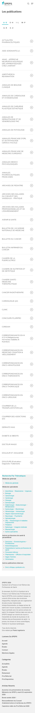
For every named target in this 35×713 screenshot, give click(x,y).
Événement (6, 673)
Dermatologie (10, 503)
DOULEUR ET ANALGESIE (12, 453)
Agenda (4, 644)
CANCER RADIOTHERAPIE (13, 292)
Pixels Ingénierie (19, 630)
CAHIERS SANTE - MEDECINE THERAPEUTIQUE (9, 282)
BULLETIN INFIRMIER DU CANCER (12, 248)
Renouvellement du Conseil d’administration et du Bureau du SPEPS (16, 702)
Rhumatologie (10, 529)
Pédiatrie (8, 525)
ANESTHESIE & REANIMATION (8, 75)
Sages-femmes (10, 557)
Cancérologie (9, 496)
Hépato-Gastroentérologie (14, 514)
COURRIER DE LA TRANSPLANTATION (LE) (12, 407)
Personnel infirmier (11, 552)
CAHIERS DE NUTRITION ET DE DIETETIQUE (13, 270)
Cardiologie (9, 498)
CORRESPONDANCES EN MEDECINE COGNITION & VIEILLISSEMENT (12, 352)
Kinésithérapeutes (11, 546)
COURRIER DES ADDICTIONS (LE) (14, 417)
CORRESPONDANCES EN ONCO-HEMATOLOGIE (12, 364)
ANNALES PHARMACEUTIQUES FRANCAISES (11, 175)
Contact (5, 650)
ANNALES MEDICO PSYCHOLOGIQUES (10, 163)
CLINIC (5, 309)
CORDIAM (6, 327)
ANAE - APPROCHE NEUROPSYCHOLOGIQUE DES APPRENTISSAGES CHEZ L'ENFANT (12, 62)
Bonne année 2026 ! (9, 698)
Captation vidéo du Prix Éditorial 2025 (15, 706)
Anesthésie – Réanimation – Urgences (18, 491)
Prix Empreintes (8, 679)
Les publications (11, 11)
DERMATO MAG (8, 427)
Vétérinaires (9, 559)
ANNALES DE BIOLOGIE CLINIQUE (11, 86)
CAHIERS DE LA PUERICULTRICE (8, 259)
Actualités (6, 664)
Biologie (8, 493)
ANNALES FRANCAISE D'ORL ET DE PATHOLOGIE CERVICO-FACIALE (14, 140)
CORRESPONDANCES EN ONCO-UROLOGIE (12, 396)
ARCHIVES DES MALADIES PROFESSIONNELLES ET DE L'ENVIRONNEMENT (13, 209)
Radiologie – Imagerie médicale (16, 527)
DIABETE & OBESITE (10, 436)
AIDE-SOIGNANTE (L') (11, 51)
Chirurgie (8, 500)
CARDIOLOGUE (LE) (10, 301)
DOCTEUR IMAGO (9, 444)
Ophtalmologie (10, 518)
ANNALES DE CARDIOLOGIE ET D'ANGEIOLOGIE (13, 97)
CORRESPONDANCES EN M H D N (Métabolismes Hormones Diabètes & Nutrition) (13, 338)
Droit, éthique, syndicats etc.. (15, 567)
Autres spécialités (11, 532)
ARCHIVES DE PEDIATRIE (12, 185)
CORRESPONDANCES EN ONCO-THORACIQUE (12, 385)
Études (4, 647)
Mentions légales (8, 653)
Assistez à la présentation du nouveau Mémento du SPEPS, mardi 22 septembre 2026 (17, 692)
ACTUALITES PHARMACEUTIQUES (11, 41)
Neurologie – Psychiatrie (13, 516)
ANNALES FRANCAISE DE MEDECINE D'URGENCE (12, 152)
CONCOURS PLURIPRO (11, 318)
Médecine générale (11, 483)
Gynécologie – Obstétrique (14, 509)
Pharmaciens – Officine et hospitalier (18, 554)
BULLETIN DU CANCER (11, 239)
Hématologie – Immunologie (15, 511)
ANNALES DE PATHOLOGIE (13, 130)
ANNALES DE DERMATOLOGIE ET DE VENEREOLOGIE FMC (11, 119)
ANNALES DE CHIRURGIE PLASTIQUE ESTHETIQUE (12, 107)
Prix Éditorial (6, 676)
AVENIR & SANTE (9, 220)
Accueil (4, 641)
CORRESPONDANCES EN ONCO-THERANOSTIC (12, 375)
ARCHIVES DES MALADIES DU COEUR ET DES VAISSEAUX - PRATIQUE (13, 196)
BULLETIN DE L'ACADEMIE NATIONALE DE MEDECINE (13, 229)
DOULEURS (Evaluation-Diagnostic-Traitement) (11, 462)
